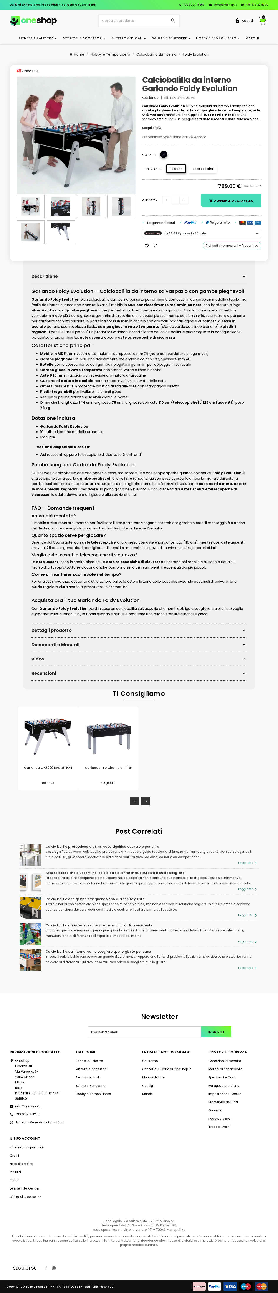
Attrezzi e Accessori (91, 1069)
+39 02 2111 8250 (192, 5)
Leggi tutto (248, 863)
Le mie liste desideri (25, 1188)
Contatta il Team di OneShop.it (166, 1069)
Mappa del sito (153, 1077)
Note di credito (21, 1164)
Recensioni (43, 673)
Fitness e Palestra (89, 1061)
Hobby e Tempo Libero (93, 1094)
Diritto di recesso (25, 1197)
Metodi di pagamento (225, 1069)
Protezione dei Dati (223, 1102)
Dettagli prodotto (51, 630)
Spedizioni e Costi (222, 1077)
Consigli (148, 1085)
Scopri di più (151, 128)
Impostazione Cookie (224, 1094)
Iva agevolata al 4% (223, 1085)
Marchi (147, 1094)
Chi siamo (150, 1061)
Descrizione (44, 276)
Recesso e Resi (219, 1118)
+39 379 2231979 (254, 5)
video (37, 659)
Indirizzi (15, 1172)
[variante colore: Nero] (47, 764)
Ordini (14, 1155)
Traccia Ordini (219, 1127)
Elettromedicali (87, 1077)
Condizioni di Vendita (224, 1061)
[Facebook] (46, 1268)
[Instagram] (54, 1268)
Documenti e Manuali (55, 644)
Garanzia (215, 1110)
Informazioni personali (27, 1147)
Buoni (14, 1180)
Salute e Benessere (91, 1085)
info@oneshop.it (223, 5)
